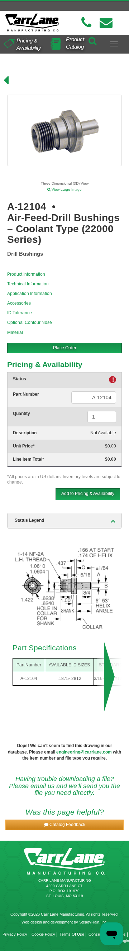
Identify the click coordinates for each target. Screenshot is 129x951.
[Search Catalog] (92, 40)
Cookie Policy (43, 934)
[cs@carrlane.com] (106, 22)
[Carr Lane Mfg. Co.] (32, 22)
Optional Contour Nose (29, 322)
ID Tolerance (19, 312)
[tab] (64, 520)
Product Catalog (75, 43)
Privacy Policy (15, 934)
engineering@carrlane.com (84, 752)
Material (15, 332)
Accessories (19, 303)
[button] (64, 825)
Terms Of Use (71, 934)
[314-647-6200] (86, 22)
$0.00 (110, 446)
